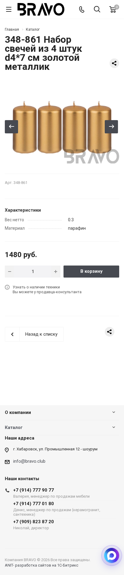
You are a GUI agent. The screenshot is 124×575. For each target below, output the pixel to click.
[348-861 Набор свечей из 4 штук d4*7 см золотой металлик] (62, 125)
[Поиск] (97, 10)
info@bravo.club (29, 461)
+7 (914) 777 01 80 (56, 509)
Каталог (14, 427)
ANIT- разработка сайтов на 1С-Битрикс (41, 565)
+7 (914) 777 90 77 (51, 493)
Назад (11, 126)
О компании (18, 412)
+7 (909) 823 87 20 (33, 524)
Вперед (111, 126)
